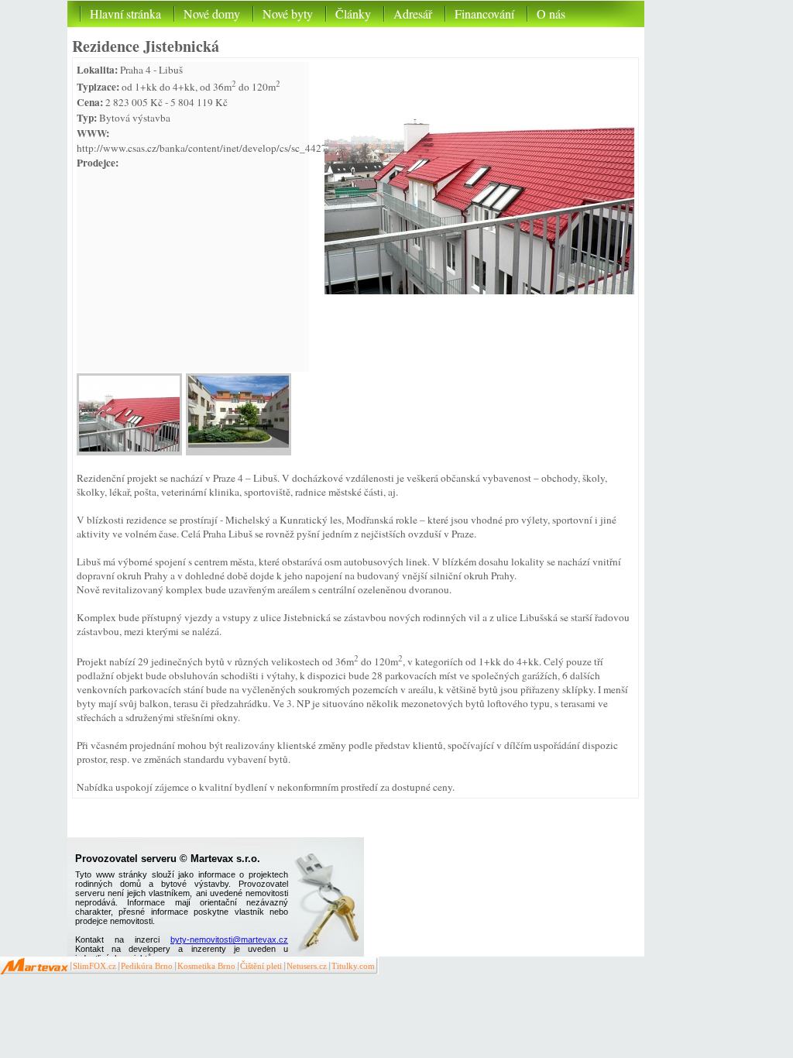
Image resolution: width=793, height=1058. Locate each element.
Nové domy (212, 13)
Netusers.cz (307, 966)
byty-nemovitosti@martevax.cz (229, 939)
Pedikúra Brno (147, 966)
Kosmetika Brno (206, 966)
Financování (484, 13)
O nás (551, 13)
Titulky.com (353, 966)
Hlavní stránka (125, 13)
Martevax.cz (34, 965)
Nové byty (288, 13)
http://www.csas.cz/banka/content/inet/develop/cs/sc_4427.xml (211, 148)
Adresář (412, 13)
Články (353, 13)
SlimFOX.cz (94, 966)
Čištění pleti (261, 966)
